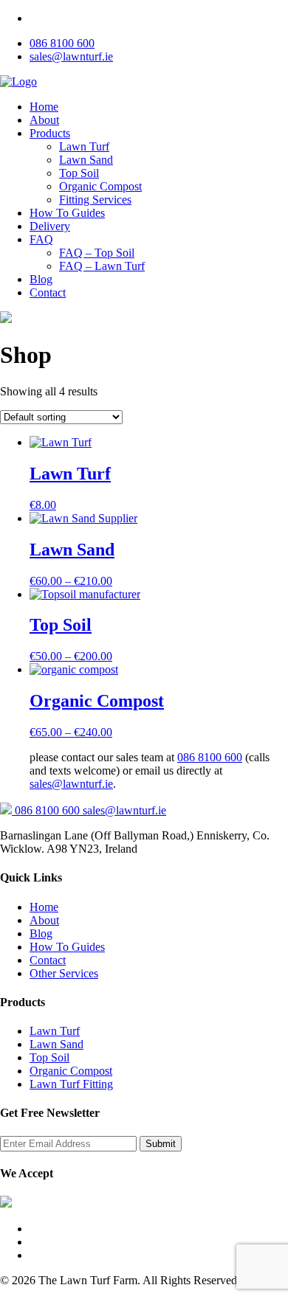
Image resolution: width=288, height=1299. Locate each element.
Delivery (50, 226)
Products (50, 133)
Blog (41, 279)
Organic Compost (100, 186)
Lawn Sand (86, 159)
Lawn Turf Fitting (71, 1084)
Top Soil (79, 173)
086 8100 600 (62, 43)
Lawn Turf (84, 146)
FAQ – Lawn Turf (102, 266)
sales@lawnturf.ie (71, 56)
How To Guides (67, 213)
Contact (48, 292)
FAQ (41, 239)
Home (44, 106)
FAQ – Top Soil (96, 252)
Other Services (64, 973)
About (44, 120)
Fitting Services (95, 199)
